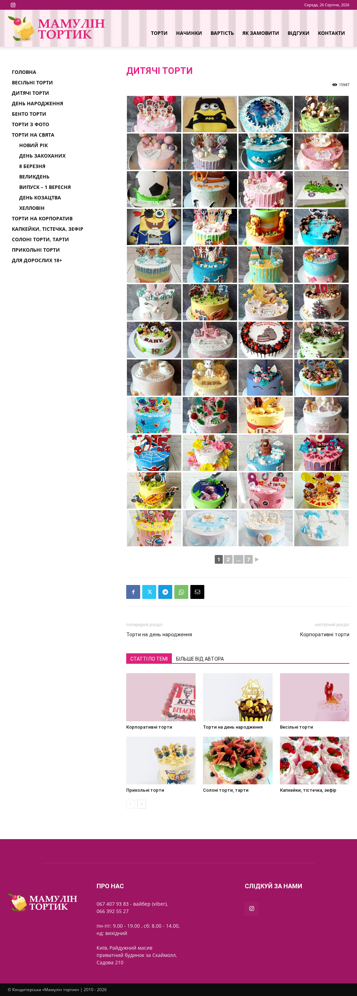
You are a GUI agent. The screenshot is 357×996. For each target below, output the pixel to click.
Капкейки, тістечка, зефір (308, 790)
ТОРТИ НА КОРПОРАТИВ (42, 218)
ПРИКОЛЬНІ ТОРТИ (36, 249)
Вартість (222, 33)
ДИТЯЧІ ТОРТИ (30, 93)
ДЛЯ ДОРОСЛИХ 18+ (37, 260)
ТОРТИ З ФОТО (30, 124)
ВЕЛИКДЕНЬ (34, 176)
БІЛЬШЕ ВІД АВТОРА (200, 659)
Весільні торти (296, 727)
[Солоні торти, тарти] (237, 760)
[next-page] (141, 804)
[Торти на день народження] (237, 697)
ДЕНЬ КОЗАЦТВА (40, 197)
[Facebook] (133, 592)
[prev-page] (130, 804)
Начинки (189, 33)
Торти (159, 33)
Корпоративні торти (324, 634)
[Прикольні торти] (161, 760)
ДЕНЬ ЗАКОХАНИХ (42, 155)
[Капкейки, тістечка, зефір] (314, 760)
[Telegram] (165, 592)
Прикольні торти (145, 790)
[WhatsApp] (181, 592)
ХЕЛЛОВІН (32, 208)
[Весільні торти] (314, 697)
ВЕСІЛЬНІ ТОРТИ (32, 82)
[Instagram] (13, 5)
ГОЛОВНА (24, 72)
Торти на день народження (159, 634)
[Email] (197, 592)
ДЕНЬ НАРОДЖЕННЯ (37, 103)
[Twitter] (149, 592)
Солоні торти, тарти (226, 790)
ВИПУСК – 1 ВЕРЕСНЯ (45, 187)
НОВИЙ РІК (33, 145)
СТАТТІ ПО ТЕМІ (149, 659)
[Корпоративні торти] (161, 697)
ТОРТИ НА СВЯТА (33, 134)
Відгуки (299, 33)
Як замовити (260, 33)
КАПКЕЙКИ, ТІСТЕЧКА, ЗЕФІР (47, 229)
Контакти (331, 33)
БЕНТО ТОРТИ (29, 114)
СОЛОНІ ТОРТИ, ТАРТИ (40, 239)
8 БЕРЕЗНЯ (32, 166)
